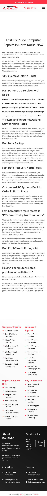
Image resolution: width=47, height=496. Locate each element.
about (28, 441)
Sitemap (36, 494)
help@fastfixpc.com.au (36, 482)
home (28, 439)
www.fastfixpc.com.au (36, 479)
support (28, 449)
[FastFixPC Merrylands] (10, 9)
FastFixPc (22, 494)
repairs (28, 444)
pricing (28, 446)
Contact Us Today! (41, 443)
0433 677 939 (31, 8)
